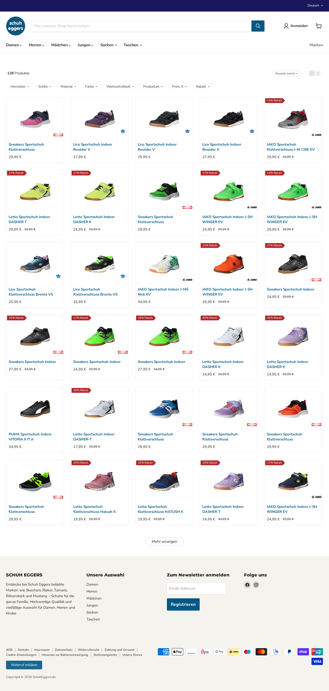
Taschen (131, 45)
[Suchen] (257, 26)
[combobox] (141, 26)
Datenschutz (63, 650)
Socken (107, 45)
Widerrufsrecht (88, 650)
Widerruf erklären (24, 665)
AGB (9, 650)
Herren (35, 45)
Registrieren (183, 604)
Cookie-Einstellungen (21, 655)
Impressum (42, 650)
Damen (13, 45)
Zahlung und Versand (119, 650)
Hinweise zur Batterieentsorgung (65, 655)
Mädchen (60, 45)
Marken (316, 45)
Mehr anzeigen (164, 541)
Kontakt (23, 650)
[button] (311, 73)
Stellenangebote (105, 655)
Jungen (84, 45)
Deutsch (313, 5)
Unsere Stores (132, 655)
